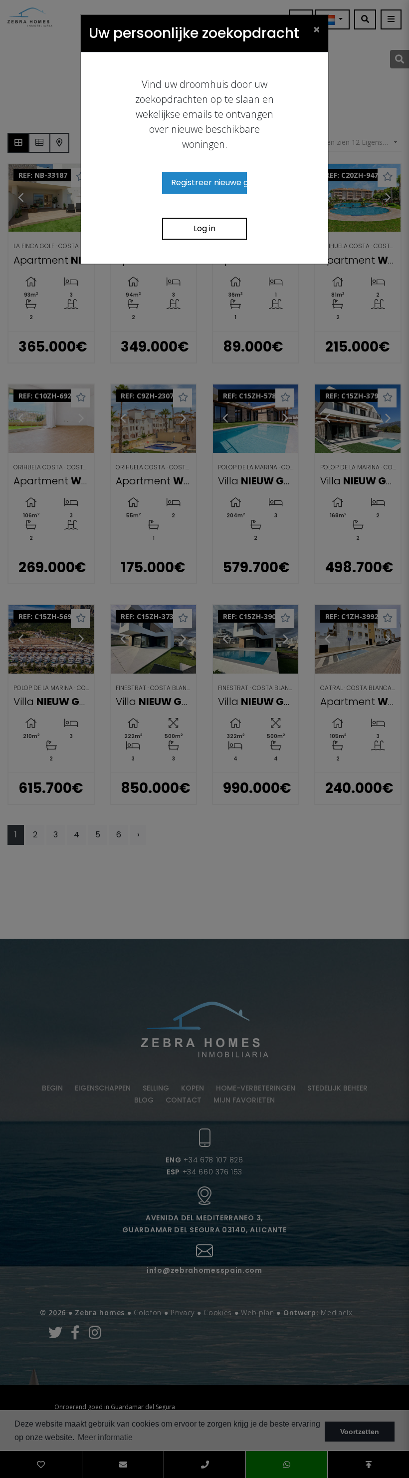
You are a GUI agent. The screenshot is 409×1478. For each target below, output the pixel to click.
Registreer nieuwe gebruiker (209, 182)
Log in (204, 228)
